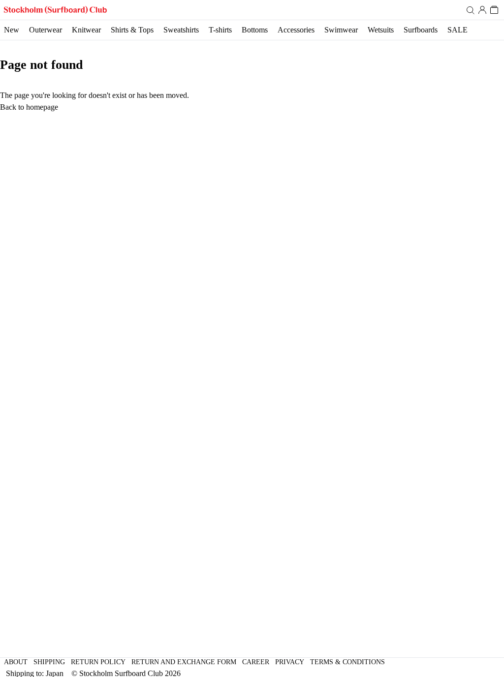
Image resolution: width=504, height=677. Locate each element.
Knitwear (86, 30)
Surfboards (421, 30)
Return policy (98, 662)
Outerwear (45, 30)
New (11, 30)
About (16, 662)
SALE (457, 30)
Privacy (289, 662)
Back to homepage (29, 107)
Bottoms (255, 30)
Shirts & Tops (132, 30)
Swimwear (341, 30)
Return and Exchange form (183, 662)
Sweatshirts (181, 30)
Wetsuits (381, 30)
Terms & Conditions (347, 662)
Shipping (49, 662)
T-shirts (220, 30)
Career (255, 662)
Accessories (296, 30)
